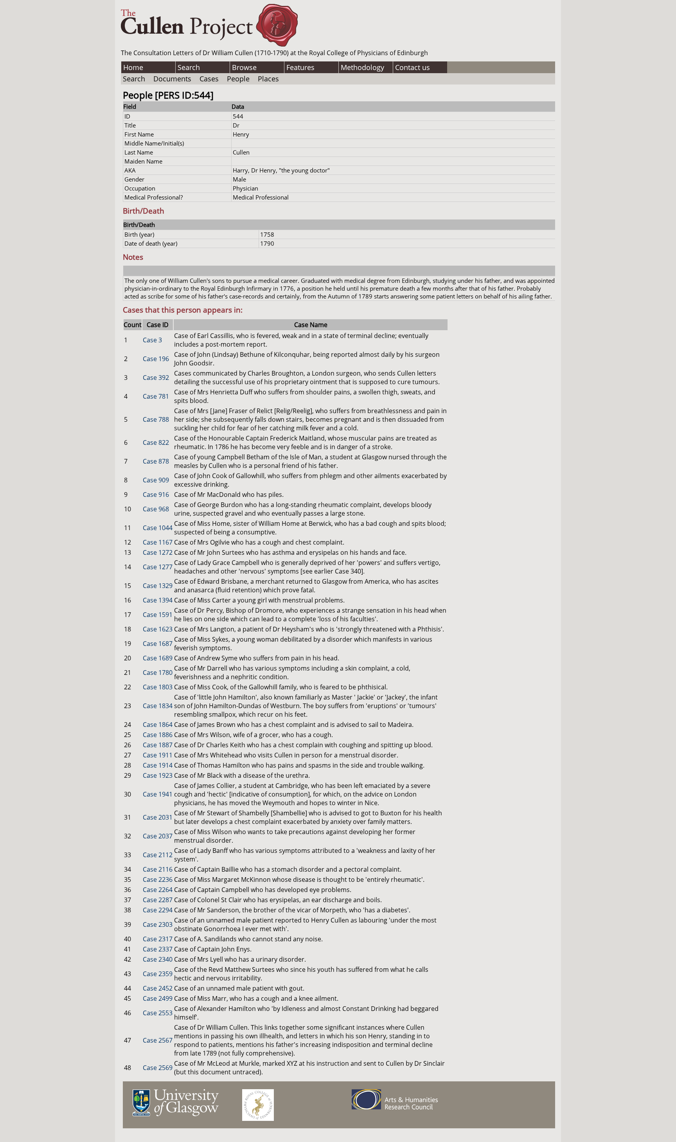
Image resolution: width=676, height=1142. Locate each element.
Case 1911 (158, 755)
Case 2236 (158, 879)
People (238, 78)
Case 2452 (158, 988)
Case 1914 (158, 765)
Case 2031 (158, 817)
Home (133, 67)
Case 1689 (158, 658)
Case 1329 (158, 585)
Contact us (412, 67)
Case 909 (156, 480)
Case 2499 (158, 998)
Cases (209, 78)
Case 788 (156, 419)
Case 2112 (158, 855)
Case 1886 (158, 734)
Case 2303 (158, 924)
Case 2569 (158, 1067)
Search (189, 67)
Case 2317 (158, 939)
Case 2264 (158, 889)
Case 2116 (158, 869)
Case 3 (152, 340)
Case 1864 (158, 724)
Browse (244, 67)
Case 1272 (158, 552)
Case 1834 (158, 705)
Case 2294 (158, 910)
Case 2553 (158, 1013)
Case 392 (156, 377)
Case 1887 (158, 745)
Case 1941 (158, 794)
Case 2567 (158, 1040)
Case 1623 (158, 629)
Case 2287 (158, 900)
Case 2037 (158, 836)
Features (300, 67)
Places (268, 78)
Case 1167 (158, 542)
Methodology (362, 67)
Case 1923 (158, 775)
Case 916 (156, 494)
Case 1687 (158, 643)
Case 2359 (158, 973)
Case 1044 (158, 527)
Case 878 (156, 461)
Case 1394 (158, 600)
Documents (172, 78)
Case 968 (156, 509)
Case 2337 (158, 949)
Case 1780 (158, 672)
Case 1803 (158, 687)
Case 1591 (158, 614)
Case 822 (156, 442)
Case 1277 (158, 567)
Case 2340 (158, 959)
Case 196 (156, 358)
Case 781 (156, 396)
